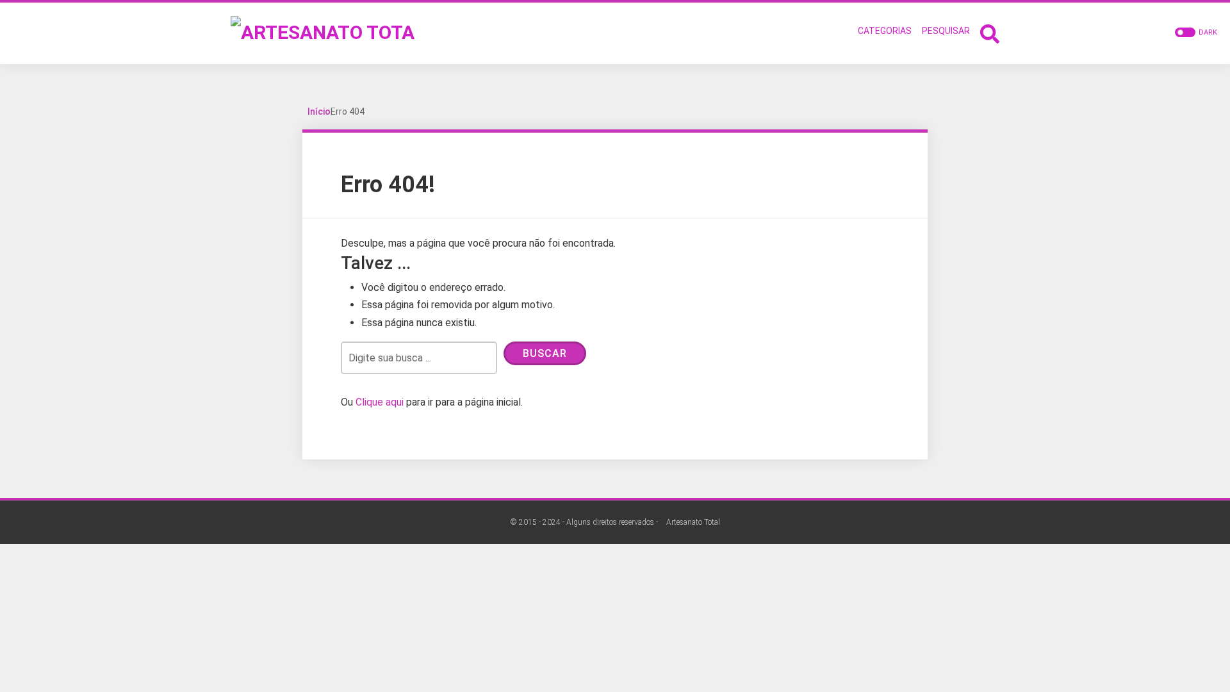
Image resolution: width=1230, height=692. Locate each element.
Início (319, 111)
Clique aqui (380, 402)
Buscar (545, 353)
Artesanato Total (693, 522)
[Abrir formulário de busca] (989, 32)
